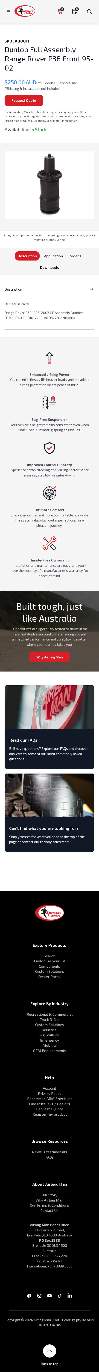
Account (49, 1088)
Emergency (49, 1040)
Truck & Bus (49, 1019)
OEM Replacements (49, 1050)
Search (49, 956)
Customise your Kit (49, 961)
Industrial (50, 1030)
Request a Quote (49, 1109)
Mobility (50, 1045)
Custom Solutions (49, 971)
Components (49, 966)
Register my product (49, 1114)
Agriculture (49, 1035)
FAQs (49, 1157)
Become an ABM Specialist (49, 1098)
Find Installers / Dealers (49, 1104)
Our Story (49, 1195)
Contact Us (49, 1210)
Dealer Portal (49, 976)
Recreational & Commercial (50, 1014)
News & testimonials (49, 1152)
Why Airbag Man (49, 657)
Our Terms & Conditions (49, 1205)
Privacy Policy (49, 1093)
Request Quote (24, 100)
